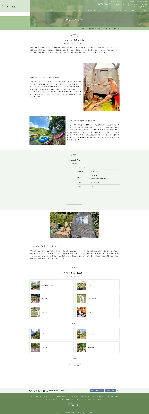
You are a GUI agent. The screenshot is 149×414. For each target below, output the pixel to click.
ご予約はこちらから (136, 4)
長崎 (69, 365)
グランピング (77, 365)
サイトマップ (99, 399)
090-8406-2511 (95, 172)
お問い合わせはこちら (121, 4)
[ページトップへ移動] (118, 390)
